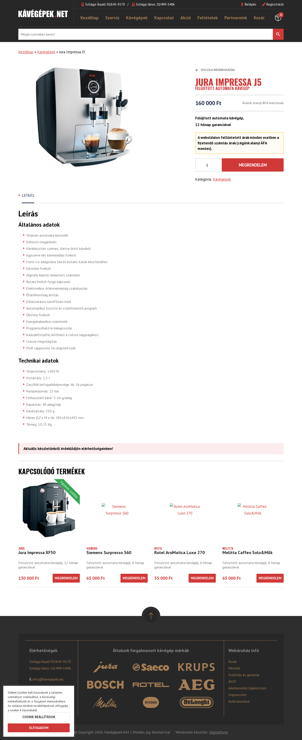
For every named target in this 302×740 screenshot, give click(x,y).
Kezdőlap (89, 18)
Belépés (250, 4)
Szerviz (112, 18)
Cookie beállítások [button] (38, 717)
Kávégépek (137, 18)
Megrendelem (253, 165)
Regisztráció (275, 4)
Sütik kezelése (239, 701)
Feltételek (207, 18)
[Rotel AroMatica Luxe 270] (185, 510)
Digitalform (218, 732)
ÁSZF (232, 681)
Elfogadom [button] (38, 728)
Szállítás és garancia (243, 675)
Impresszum (237, 694)
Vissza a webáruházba (217, 70)
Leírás (28, 195)
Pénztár (234, 668)
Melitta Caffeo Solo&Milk (247, 552)
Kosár (259, 18)
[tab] (28, 197)
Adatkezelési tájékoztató (247, 688)
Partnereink (235, 18)
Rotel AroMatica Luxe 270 (179, 552)
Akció (185, 18)
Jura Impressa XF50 (36, 552)
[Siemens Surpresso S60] (117, 510)
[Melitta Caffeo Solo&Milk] (253, 510)
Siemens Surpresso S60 (108, 552)
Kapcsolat (164, 18)
